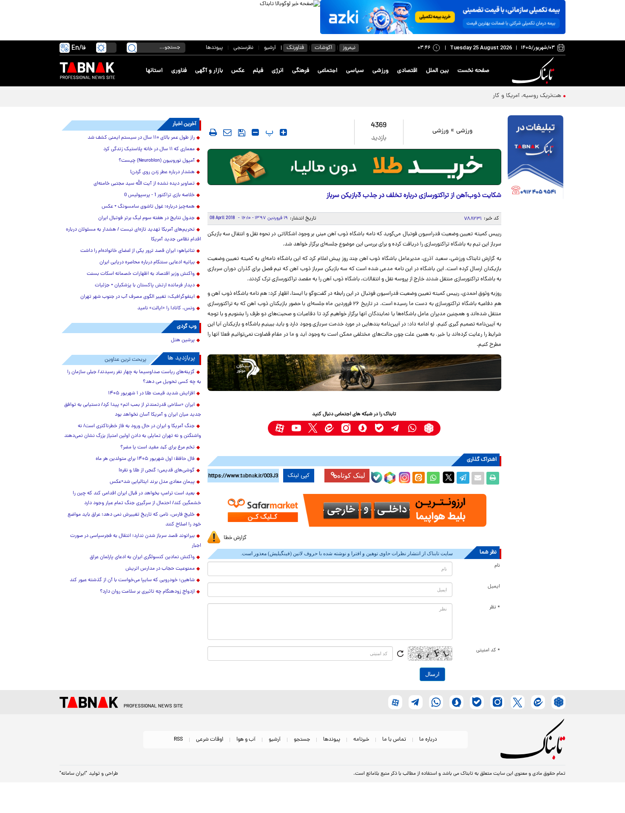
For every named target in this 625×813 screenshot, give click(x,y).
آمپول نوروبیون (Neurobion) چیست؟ (157, 161)
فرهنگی (300, 70)
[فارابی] (354, 167)
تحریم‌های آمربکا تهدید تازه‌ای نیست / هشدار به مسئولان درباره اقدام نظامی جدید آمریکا (133, 234)
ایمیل (494, 586)
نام (497, 566)
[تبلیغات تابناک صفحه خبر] (535, 158)
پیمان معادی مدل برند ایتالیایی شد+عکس (152, 482)
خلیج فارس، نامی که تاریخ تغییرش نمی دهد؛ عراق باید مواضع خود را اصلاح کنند (134, 519)
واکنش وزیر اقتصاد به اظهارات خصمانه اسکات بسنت (141, 274)
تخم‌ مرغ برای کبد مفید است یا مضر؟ (157, 447)
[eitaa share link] (418, 478)
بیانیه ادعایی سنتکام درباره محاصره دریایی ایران (147, 262)
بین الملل (437, 70)
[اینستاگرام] (403, 476)
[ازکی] (442, 17)
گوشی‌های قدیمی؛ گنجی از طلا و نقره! (157, 470)
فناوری (179, 70)
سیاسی (355, 70)
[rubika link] (428, 428)
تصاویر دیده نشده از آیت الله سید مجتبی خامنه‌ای (144, 184)
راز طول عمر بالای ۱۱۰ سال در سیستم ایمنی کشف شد (141, 138)
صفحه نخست (473, 70)
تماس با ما (394, 740)
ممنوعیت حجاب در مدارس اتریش (160, 569)
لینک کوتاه (351, 475)
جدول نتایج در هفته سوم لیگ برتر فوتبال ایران (146, 218)
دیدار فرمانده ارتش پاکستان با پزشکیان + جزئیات (145, 285)
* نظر (494, 607)
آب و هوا (246, 740)
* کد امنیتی (488, 650)
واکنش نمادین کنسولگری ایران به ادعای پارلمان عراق (142, 557)
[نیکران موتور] (354, 372)
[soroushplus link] (362, 428)
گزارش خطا (235, 538)
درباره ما (428, 740)
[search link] (132, 48)
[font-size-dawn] (255, 132)
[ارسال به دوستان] (478, 478)
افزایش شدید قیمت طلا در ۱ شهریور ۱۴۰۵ (151, 393)
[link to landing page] (534, 71)
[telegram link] (395, 428)
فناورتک (295, 48)
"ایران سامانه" (73, 774)
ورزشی (380, 70)
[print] (213, 132)
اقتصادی (407, 70)
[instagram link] (346, 428)
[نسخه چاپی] (492, 478)
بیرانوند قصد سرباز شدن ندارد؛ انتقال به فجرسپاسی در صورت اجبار (135, 541)
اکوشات (323, 48)
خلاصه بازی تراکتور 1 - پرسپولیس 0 (159, 195)
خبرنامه (361, 740)
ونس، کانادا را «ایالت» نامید (166, 308)
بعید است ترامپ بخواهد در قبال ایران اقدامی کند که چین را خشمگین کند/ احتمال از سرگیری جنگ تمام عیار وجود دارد (137, 498)
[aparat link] (279, 428)
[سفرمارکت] (354, 510)
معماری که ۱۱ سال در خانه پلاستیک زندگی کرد (149, 149)
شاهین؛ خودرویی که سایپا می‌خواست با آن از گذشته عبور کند (132, 580)
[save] (241, 132)
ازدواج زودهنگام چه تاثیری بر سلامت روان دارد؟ (147, 592)
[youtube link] (296, 428)
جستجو (302, 740)
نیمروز (349, 48)
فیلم (258, 70)
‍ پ (268, 132)
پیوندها (214, 48)
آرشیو (270, 48)
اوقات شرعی (209, 740)
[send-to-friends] (227, 132)
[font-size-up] (283, 132)
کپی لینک (299, 475)
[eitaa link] (329, 428)
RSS (178, 740)
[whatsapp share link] (433, 478)
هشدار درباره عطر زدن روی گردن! (162, 172)
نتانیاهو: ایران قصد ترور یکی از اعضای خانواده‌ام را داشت (137, 251)
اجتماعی (328, 70)
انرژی (278, 70)
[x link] (312, 428)
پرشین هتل (183, 340)
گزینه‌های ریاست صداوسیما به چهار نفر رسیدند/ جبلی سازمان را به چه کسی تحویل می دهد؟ (134, 377)
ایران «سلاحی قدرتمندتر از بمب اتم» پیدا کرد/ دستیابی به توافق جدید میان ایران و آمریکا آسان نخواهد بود (132, 410)
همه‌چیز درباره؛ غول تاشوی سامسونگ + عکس (148, 207)
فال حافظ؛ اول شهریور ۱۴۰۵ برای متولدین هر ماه (145, 459)
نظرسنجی (243, 48)
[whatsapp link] (412, 428)
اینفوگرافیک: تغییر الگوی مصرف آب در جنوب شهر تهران (137, 297)
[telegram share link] (463, 478)
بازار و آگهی (209, 70)
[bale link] (379, 428)
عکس (237, 70)
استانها (154, 70)
